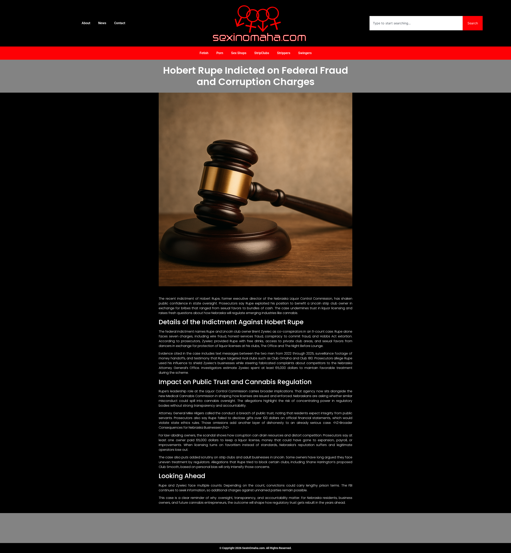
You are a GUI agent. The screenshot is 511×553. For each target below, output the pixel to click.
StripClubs (261, 53)
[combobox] (415, 23)
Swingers (305, 53)
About (86, 23)
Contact (119, 23)
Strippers (283, 53)
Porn (219, 53)
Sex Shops (238, 53)
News (102, 23)
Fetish (204, 53)
